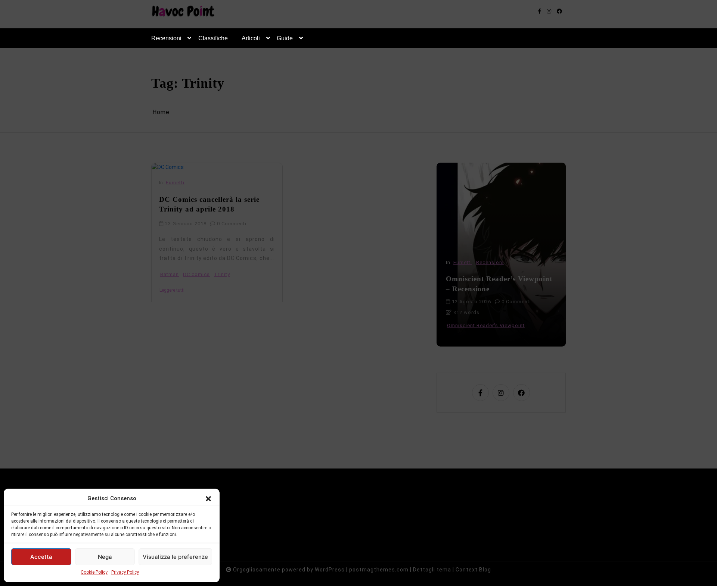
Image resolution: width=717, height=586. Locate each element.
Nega (105, 556)
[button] (208, 498)
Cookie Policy (94, 572)
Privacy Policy (125, 572)
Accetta (41, 556)
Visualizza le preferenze (175, 556)
